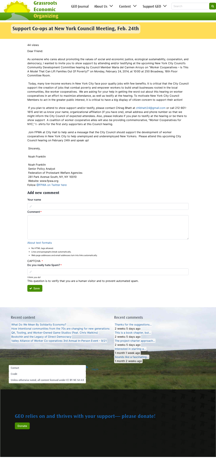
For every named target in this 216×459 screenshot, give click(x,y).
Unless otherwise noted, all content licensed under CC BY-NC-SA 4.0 (47, 380)
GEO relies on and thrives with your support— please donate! (85, 416)
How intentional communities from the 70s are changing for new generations (60, 328)
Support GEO (152, 7)
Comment (33, 211)
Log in (95, 369)
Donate (22, 426)
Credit (14, 374)
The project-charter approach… (135, 340)
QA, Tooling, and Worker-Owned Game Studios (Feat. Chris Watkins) (54, 332)
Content (125, 7)
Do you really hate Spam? (43, 265)
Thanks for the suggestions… (133, 324)
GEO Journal (80, 7)
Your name (34, 199)
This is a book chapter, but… (133, 332)
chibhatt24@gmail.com (151, 108)
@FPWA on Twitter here (51, 185)
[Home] (17, 10)
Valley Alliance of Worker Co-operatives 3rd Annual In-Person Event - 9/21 (59, 340)
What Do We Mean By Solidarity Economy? (38, 324)
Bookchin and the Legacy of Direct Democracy (41, 336)
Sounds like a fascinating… (132, 357)
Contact (15, 368)
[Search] (212, 6)
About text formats (39, 242)
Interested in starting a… (130, 349)
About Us (100, 7)
